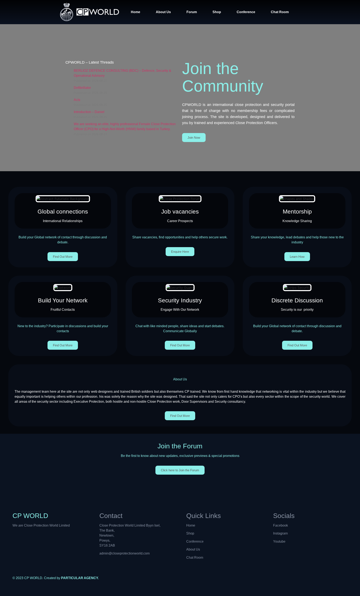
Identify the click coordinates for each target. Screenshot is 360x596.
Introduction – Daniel (89, 112)
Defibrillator (82, 87)
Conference (246, 12)
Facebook (280, 525)
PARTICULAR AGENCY (79, 578)
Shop (216, 12)
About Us (163, 12)
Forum (191, 12)
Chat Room (280, 12)
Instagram (280, 533)
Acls (77, 100)
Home (135, 12)
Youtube (279, 541)
